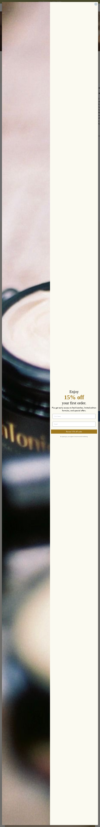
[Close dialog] (96, 4)
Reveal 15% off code (74, 431)
